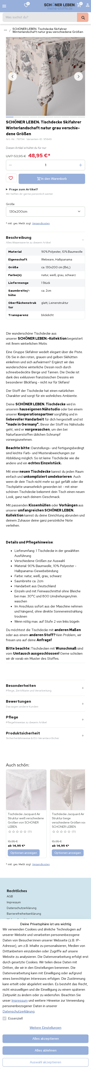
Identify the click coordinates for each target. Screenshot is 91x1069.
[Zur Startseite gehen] (60, 6)
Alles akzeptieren (45, 1038)
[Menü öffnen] (4, 6)
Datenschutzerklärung (18, 1011)
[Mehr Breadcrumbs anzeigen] (5, 30)
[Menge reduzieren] (10, 165)
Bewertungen (22, 703)
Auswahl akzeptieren (45, 1062)
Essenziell (15, 1018)
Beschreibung (28, 239)
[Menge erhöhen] (80, 165)
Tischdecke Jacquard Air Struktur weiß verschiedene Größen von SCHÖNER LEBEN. (26, 820)
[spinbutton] (45, 165)
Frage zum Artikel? (29, 191)
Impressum (19, 1000)
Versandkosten (41, 223)
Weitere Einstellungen (45, 1027)
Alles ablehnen (46, 1050)
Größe (10, 204)
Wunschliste (28, 3)
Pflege (26, 719)
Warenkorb (81, 3)
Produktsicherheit (32, 735)
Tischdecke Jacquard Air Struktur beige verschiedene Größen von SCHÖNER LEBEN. (69, 820)
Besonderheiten (28, 688)
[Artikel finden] (82, 17)
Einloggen (87, 6)
